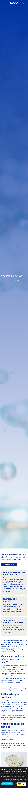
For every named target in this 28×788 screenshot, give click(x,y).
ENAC (13, 629)
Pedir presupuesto (9, 564)
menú (24, 3)
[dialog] (14, 777)
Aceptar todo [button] (7, 783)
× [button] (26, 768)
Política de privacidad (14, 780)
